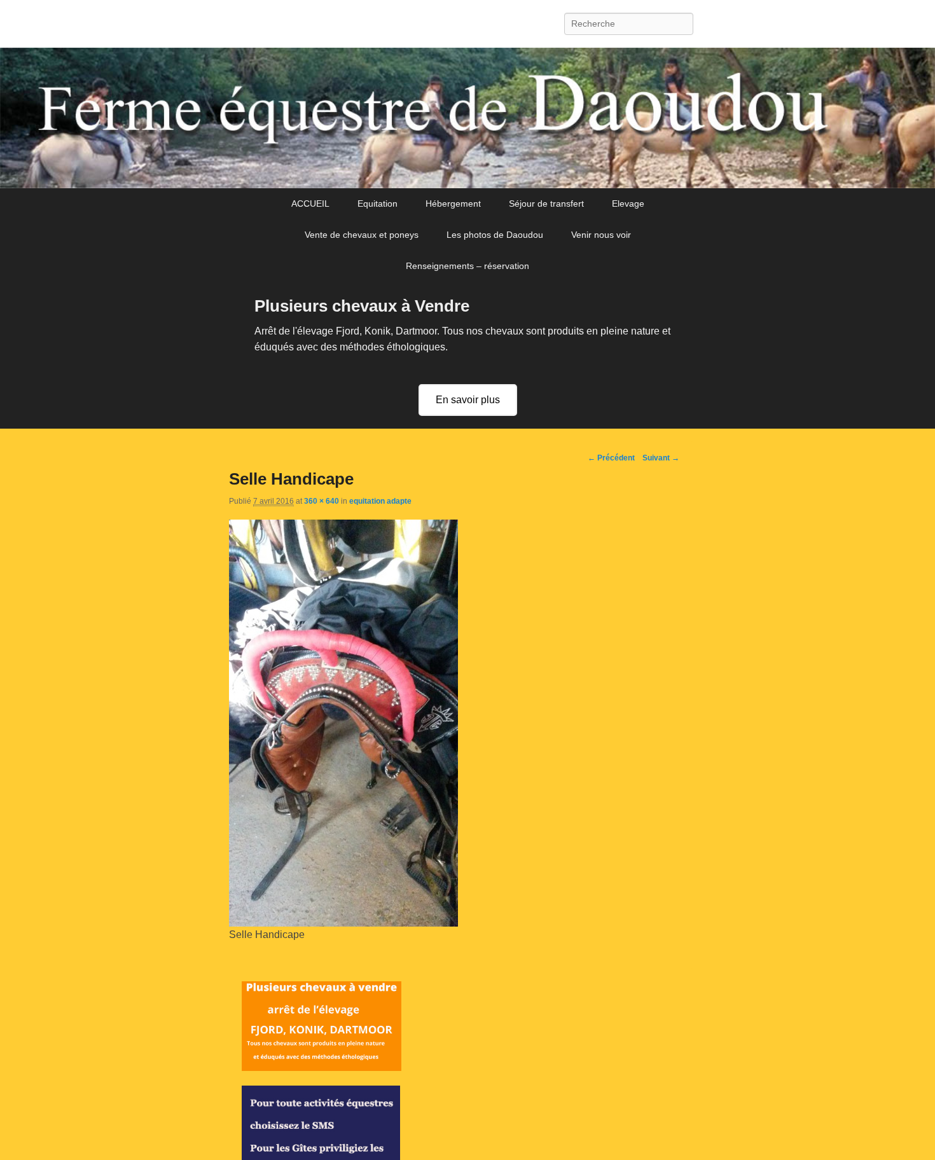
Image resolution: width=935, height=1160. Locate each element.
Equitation (377, 203)
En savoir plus (468, 399)
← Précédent (611, 457)
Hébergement (453, 203)
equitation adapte (380, 501)
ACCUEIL (310, 203)
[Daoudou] (467, 118)
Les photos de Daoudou (495, 235)
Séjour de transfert (546, 203)
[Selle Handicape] (343, 923)
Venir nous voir (601, 235)
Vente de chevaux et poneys (362, 235)
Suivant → (660, 457)
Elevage (628, 203)
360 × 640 (321, 501)
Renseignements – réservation (467, 266)
